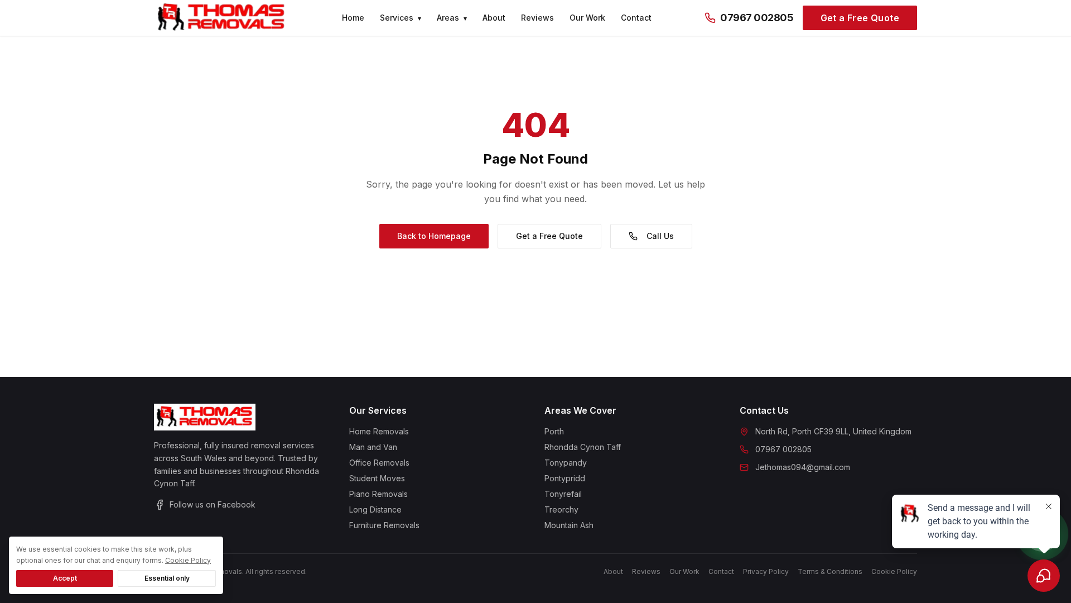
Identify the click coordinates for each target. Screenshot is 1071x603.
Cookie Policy (188, 560)
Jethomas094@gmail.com (802, 467)
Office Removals (379, 462)
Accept (65, 578)
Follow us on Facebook (212, 504)
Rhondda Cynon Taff (582, 447)
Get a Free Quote (860, 17)
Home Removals (379, 431)
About (494, 17)
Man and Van (373, 447)
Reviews (537, 17)
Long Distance (375, 509)
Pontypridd (564, 478)
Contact (636, 17)
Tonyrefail (563, 494)
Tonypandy (565, 462)
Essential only (167, 578)
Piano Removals (378, 494)
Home (353, 17)
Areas (452, 17)
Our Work (587, 17)
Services (400, 17)
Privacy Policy (766, 571)
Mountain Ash (569, 525)
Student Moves (377, 478)
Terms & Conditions (830, 571)
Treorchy (561, 509)
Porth (554, 431)
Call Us (660, 236)
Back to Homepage (434, 236)
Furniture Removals (384, 525)
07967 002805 (757, 17)
